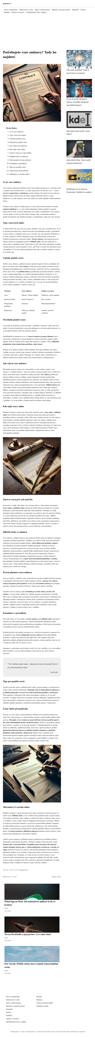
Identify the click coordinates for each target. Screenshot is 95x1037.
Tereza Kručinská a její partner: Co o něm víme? (27, 934)
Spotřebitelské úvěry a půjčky (36, 12)
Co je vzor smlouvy (16, 132)
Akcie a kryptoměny (11, 10)
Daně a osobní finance (42, 10)
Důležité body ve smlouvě (18, 156)
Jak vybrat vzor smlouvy (18, 146)
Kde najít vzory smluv (17, 149)
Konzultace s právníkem (18, 163)
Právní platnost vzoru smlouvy (20, 160)
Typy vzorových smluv (17, 135)
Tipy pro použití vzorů (17, 167)
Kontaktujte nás (23, 870)
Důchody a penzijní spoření (61, 10)
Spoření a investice (18, 12)
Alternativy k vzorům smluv (19, 174)
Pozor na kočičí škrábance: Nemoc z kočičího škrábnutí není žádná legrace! (78, 102)
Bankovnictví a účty (26, 10)
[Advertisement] (47, 27)
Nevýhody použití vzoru (18, 142)
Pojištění (7, 12)
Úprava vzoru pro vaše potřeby (20, 153)
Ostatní (83, 10)
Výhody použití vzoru (17, 139)
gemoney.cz (7, 3)
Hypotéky (75, 10)
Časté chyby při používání (18, 171)
